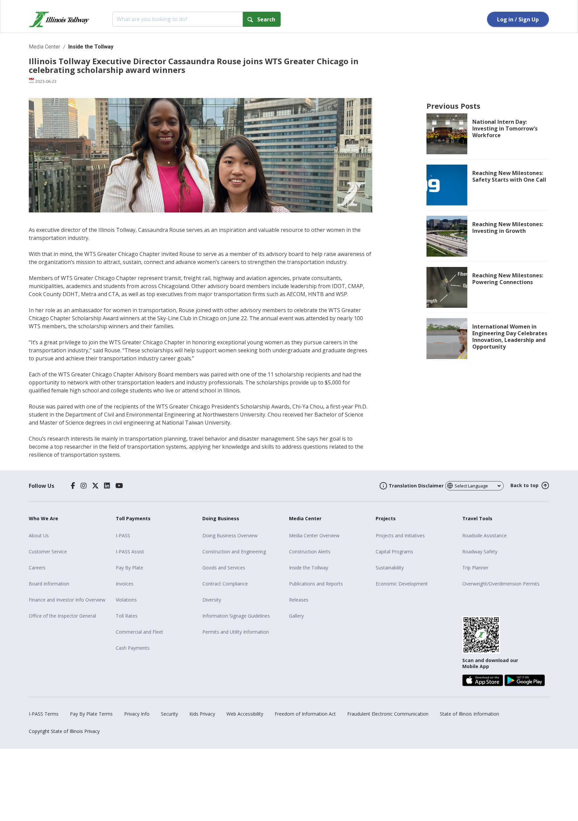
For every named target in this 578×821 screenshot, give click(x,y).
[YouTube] (119, 485)
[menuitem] (69, 536)
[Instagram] (84, 485)
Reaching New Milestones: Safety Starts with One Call (509, 176)
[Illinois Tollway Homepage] (59, 19)
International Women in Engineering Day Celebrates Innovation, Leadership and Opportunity (509, 336)
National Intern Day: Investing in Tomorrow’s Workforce (505, 128)
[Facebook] (73, 485)
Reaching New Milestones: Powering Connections (507, 279)
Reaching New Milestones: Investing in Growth (507, 227)
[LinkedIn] (107, 485)
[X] (95, 485)
